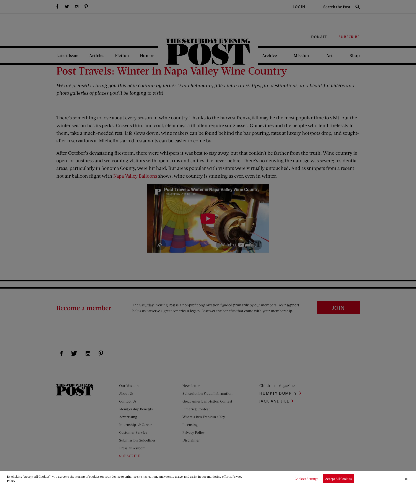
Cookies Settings (306, 479)
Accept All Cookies (338, 479)
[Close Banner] (406, 479)
